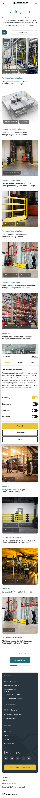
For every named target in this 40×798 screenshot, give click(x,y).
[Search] (36, 3)
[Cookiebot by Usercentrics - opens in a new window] (29, 357)
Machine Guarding (10, 710)
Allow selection (20, 433)
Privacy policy (6, 777)
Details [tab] (20, 362)
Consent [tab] (7, 362)
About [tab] (33, 362)
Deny (20, 439)
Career (6, 739)
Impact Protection (10, 718)
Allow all (20, 426)
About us (7, 731)
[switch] (35, 404)
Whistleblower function (10, 784)
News (6, 735)
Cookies (4, 780)
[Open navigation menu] (4, 3)
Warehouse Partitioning (12, 714)
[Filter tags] (36, 32)
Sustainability (9, 743)
